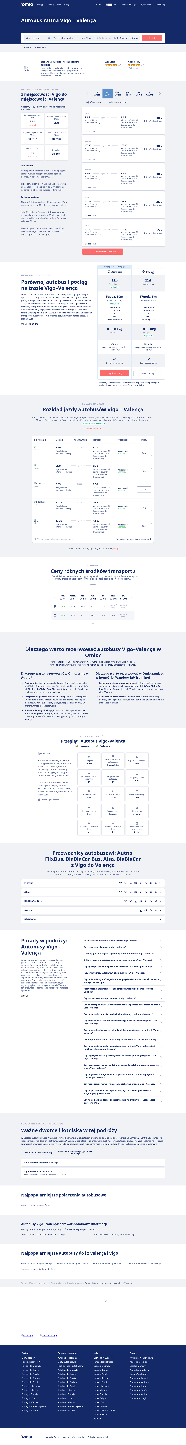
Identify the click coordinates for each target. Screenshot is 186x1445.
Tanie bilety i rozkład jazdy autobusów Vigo (114, 1234)
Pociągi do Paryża (30, 1374)
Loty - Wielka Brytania (104, 1410)
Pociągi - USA (28, 1398)
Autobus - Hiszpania (68, 1357)
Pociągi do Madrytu (31, 1366)
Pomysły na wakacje (139, 1370)
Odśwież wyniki (91, 428)
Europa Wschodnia (139, 1374)
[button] (87, 38)
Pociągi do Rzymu (30, 1370)
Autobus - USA (65, 1398)
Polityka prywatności (98, 1437)
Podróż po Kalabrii (139, 1378)
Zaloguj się (160, 5)
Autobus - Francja (66, 1394)
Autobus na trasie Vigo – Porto (35, 1205)
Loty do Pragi (100, 1382)
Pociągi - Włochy (30, 1402)
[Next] (160, 93)
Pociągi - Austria (30, 1410)
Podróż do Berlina (138, 1394)
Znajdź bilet (32, 125)
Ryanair (97, 1418)
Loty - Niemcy (100, 1390)
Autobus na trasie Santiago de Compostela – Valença (46, 1269)
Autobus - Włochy (66, 1402)
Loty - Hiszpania (101, 1386)
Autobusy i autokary (68, 1353)
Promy (66, 4)
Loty (59, 4)
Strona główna (28, 1283)
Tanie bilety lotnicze (103, 1361)
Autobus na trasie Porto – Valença (145, 1263)
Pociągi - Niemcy (30, 1390)
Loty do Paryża (101, 1374)
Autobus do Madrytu (68, 1370)
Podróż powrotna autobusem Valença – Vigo (43, 1234)
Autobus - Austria (66, 1410)
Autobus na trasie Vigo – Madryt (36, 1263)
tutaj (115, 548)
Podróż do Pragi (138, 1398)
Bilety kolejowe (29, 1357)
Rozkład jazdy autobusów (70, 1366)
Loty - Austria (100, 1414)
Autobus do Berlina (67, 1382)
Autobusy (50, 4)
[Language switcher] (111, 4)
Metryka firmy (52, 1437)
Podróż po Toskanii (139, 1361)
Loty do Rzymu (101, 1370)
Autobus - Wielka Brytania (70, 1406)
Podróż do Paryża (138, 1390)
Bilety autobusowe (67, 1361)
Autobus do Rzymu (67, 1374)
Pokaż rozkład (32, 156)
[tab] (93, 102)
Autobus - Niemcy (66, 1390)
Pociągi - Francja (30, 1394)
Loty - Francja (100, 1394)
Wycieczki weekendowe (141, 1357)
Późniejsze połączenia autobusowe (132, 539)
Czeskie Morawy (138, 1366)
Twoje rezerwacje (128, 5)
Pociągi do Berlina (31, 1378)
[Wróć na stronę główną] (29, 5)
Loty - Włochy (100, 1406)
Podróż (133, 1353)
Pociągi (40, 4)
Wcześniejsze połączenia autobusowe (55, 539)
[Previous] (55, 597)
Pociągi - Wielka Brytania (34, 1406)
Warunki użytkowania (73, 1437)
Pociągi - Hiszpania (31, 1386)
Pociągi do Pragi (30, 1382)
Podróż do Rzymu (138, 1386)
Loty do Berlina (101, 1378)
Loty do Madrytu (102, 1366)
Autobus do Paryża (67, 1378)
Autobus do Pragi (66, 1386)
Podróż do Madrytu (139, 1382)
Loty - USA (99, 1402)
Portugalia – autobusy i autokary (66, 1283)
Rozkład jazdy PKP (31, 1361)
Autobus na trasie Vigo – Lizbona (72, 1263)
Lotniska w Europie (103, 1357)
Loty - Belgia (100, 1398)
